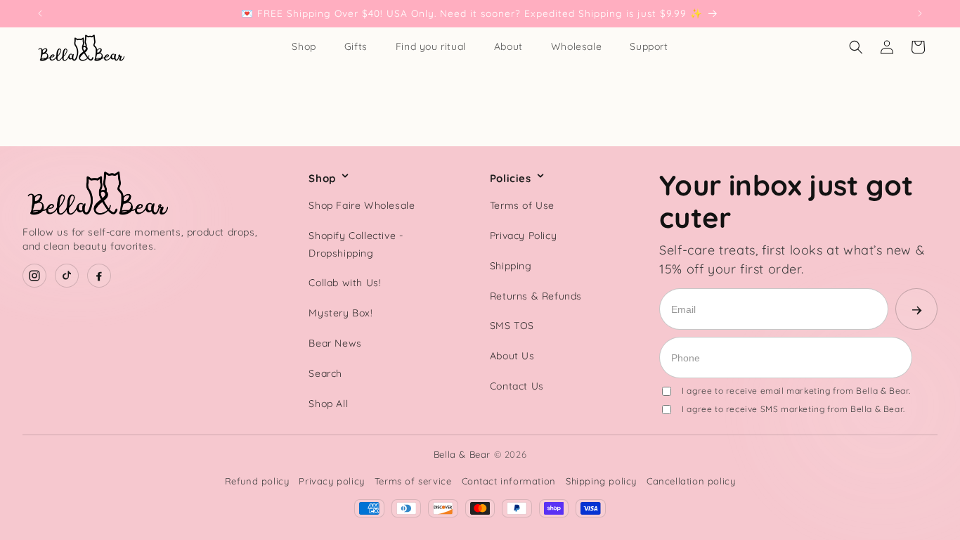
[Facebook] (99, 276)
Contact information (509, 481)
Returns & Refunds (536, 296)
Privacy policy (331, 481)
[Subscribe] (916, 309)
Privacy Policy (523, 235)
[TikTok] (67, 276)
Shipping (511, 265)
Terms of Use (522, 205)
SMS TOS (512, 325)
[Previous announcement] (40, 13)
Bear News (335, 343)
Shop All (328, 403)
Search (325, 373)
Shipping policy (601, 481)
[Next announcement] (919, 13)
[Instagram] (34, 276)
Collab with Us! (345, 282)
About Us (512, 355)
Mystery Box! (340, 313)
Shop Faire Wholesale (362, 205)
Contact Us (517, 386)
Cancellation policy (691, 481)
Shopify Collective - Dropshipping (356, 244)
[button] (856, 47)
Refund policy (257, 481)
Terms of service (413, 481)
